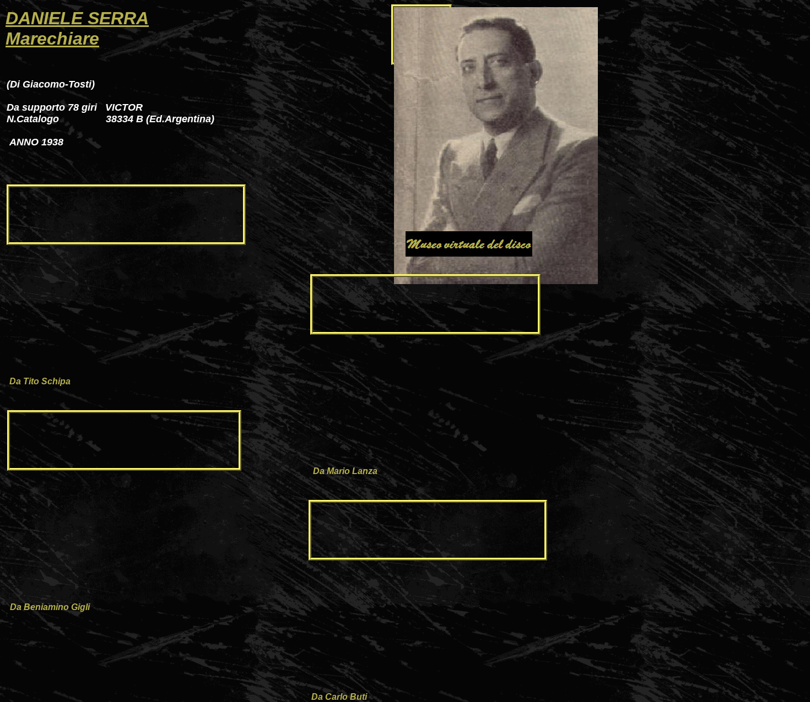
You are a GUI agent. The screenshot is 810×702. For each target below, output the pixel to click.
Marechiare (52, 38)
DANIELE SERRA (77, 18)
